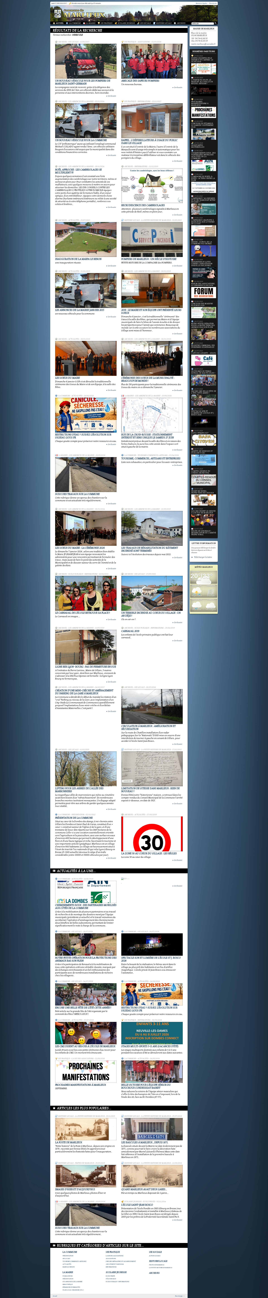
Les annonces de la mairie (81, 101)
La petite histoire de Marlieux (156, 220)
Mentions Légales (201, 3)
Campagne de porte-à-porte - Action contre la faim (203, 178)
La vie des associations (82, 1059)
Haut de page (179, 1296)
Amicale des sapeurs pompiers (140, 80)
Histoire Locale (164, 23)
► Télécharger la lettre (201, 557)
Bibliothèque (68, 1284)
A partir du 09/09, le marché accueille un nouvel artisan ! (202, 82)
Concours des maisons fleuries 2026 (202, 305)
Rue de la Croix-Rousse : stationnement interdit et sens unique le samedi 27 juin (147, 436)
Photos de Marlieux (84, 1163)
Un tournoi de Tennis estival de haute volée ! (203, 372)
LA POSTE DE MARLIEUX (68, 1142)
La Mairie (90, 23)
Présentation (78, 815)
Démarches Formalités (71, 1287)
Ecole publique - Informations (82, 574)
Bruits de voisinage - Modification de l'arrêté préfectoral (203, 533)
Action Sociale (154, 1256)
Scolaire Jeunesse (126, 23)
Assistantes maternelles (197, 146)
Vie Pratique (107, 23)
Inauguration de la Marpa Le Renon (78, 259)
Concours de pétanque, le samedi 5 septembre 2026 (202, 125)
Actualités (73, 220)
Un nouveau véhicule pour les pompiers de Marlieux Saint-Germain (82, 82)
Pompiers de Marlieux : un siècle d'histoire (148, 259)
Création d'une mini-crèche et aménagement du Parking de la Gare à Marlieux (84, 692)
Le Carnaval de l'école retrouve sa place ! (82, 612)
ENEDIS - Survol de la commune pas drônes (201, 243)
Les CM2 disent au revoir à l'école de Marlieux (85, 1046)
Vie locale (73, 42)
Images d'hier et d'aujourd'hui (75, 1189)
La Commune (75, 23)
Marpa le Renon (69, 1267)
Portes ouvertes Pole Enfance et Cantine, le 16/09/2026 (202, 60)
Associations (144, 42)
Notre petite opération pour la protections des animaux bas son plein (203, 325)
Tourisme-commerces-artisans (153, 455)
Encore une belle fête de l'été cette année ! (83, 1007)
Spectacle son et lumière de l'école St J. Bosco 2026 (202, 413)
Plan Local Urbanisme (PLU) (73, 1290)
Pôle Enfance (111, 1279)
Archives (181, 23)
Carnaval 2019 (130, 631)
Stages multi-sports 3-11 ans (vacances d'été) (149, 1046)
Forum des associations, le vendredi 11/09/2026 (203, 285)
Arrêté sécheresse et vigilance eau (202, 452)
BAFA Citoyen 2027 (199, 433)
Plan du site (213, 3)
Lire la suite (111, 96)
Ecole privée (149, 1202)
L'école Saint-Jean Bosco (137, 1204)
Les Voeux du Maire (67, 378)
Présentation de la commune (74, 817)
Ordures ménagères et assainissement (121, 1261)
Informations (144, 101)
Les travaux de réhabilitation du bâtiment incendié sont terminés (149, 549)
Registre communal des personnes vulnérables (203, 346)
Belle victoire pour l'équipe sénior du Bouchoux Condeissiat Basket (146, 1086)
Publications (68, 1276)
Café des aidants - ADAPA (203, 353)
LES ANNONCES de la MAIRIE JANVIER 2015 (79, 310)
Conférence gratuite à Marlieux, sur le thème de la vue (203, 222)
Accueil (60, 23)
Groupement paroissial (115, 1264)
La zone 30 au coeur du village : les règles (149, 853)
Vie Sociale (145, 23)
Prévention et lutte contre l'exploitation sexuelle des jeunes (201, 264)
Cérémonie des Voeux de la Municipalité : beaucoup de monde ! (147, 379)
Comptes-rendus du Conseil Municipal (200, 472)
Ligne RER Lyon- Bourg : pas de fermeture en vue (85, 666)
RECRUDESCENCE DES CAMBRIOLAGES (143, 205)
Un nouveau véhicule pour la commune (81, 140)
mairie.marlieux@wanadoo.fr (203, 44)
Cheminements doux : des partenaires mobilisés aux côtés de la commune (85, 907)
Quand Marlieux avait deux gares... (144, 1189)
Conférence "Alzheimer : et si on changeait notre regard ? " (203, 200)
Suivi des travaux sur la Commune (77, 494)
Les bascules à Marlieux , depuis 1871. (144, 1142)
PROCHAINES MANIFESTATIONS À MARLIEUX (80, 1084)
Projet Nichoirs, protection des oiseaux (202, 492)
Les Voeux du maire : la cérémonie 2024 (80, 547)
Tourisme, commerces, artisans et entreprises (150, 458)
